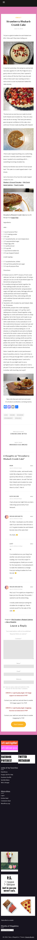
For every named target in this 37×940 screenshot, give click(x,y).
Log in (2, 795)
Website (18, 679)
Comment (18, 638)
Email (19, 671)
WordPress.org (5, 803)
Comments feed (6, 801)
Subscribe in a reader (7, 920)
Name (19, 663)
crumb (12, 415)
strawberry (8, 418)
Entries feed (4, 798)
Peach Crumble (19, 185)
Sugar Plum (14, 217)
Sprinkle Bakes (5, 780)
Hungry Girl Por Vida (7, 774)
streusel (18, 418)
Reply (31, 465)
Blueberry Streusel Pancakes (12, 182)
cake (6, 415)
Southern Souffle (6, 777)
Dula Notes (4, 772)
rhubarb (20, 415)
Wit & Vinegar (5, 782)
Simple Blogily (29, 937)
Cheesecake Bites (18, 434)
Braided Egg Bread (18, 444)
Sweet (19, 17)
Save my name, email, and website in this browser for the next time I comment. (17, 687)
